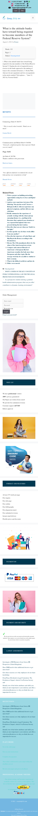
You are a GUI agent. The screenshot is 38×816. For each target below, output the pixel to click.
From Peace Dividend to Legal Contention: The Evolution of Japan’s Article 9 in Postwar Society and (18, 680)
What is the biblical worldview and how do (20, 261)
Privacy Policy (24, 815)
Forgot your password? (10, 315)
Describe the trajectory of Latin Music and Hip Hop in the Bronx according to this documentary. (21, 238)
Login (15, 10)
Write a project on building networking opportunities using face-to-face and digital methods (21, 197)
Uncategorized (15, 56)
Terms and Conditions (15, 815)
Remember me (8, 308)
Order (22, 10)
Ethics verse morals (13, 263)
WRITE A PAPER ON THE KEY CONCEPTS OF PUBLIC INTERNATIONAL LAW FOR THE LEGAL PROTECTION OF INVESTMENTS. (19, 274)
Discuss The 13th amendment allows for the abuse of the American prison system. (21, 244)
